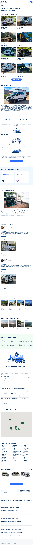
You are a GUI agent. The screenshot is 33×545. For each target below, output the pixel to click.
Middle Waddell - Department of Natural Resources (9, 398)
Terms (12, 543)
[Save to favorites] (15, 17)
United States (9, 11)
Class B (5, 11)
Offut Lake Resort (4, 393)
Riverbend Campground (13, 393)
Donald (5, 226)
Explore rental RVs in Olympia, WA (16, 160)
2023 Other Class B (19, 174)
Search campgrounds (4, 403)
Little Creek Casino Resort (24, 398)
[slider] (4, 28)
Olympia (18, 11)
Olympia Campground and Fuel (6, 388)
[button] (15, 428)
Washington (14, 11)
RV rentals (2, 11)
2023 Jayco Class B (5, 174)
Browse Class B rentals (16, 79)
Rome (5, 259)
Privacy (15, 543)
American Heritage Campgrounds (18, 388)
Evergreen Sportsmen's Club (6, 400)
